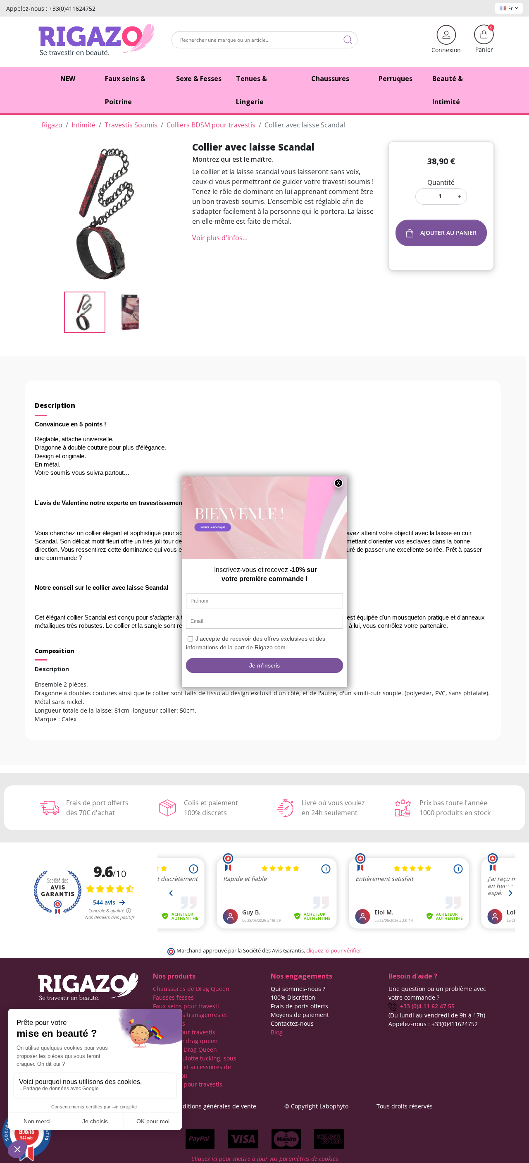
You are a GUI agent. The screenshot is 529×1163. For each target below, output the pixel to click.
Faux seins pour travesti (186, 1006)
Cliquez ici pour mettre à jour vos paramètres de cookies (264, 1159)
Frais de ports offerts (299, 1006)
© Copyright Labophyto (316, 1106)
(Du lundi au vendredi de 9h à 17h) (436, 1015)
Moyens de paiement (300, 1015)
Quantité (441, 182)
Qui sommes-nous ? (298, 989)
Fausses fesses (173, 997)
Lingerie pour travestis (184, 1032)
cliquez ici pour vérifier (333, 950)
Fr (510, 8)
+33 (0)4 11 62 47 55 (426, 1006)
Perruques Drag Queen (185, 1049)
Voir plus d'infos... (220, 237)
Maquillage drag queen (185, 1041)
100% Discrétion (293, 997)
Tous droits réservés (404, 1106)
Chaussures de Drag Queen (191, 989)
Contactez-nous (292, 1023)
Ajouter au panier (448, 233)
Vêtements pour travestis (187, 1084)
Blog (277, 1032)
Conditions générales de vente (214, 1106)
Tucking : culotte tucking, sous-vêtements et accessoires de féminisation (195, 1066)
